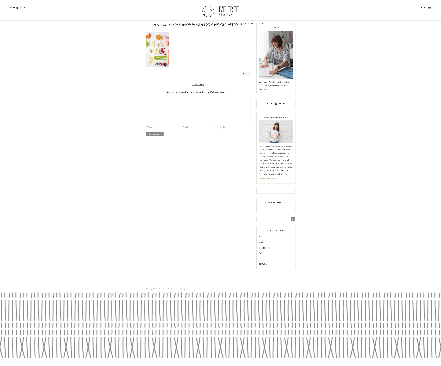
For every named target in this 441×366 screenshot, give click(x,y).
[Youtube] (17, 8)
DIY (260, 237)
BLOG (232, 23)
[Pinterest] (20, 8)
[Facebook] (267, 104)
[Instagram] (24, 8)
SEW (261, 242)
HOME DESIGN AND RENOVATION (212, 23)
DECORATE (264, 248)
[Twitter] (272, 104)
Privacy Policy (181, 289)
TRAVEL (263, 264)
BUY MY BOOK (247, 23)
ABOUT (178, 23)
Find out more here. (267, 178)
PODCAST (189, 23)
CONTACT (261, 23)
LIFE (261, 258)
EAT (261, 253)
